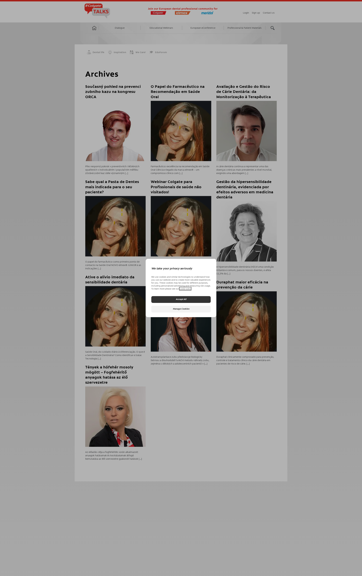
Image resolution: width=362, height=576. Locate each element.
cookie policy (185, 288)
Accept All (181, 300)
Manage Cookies (181, 309)
